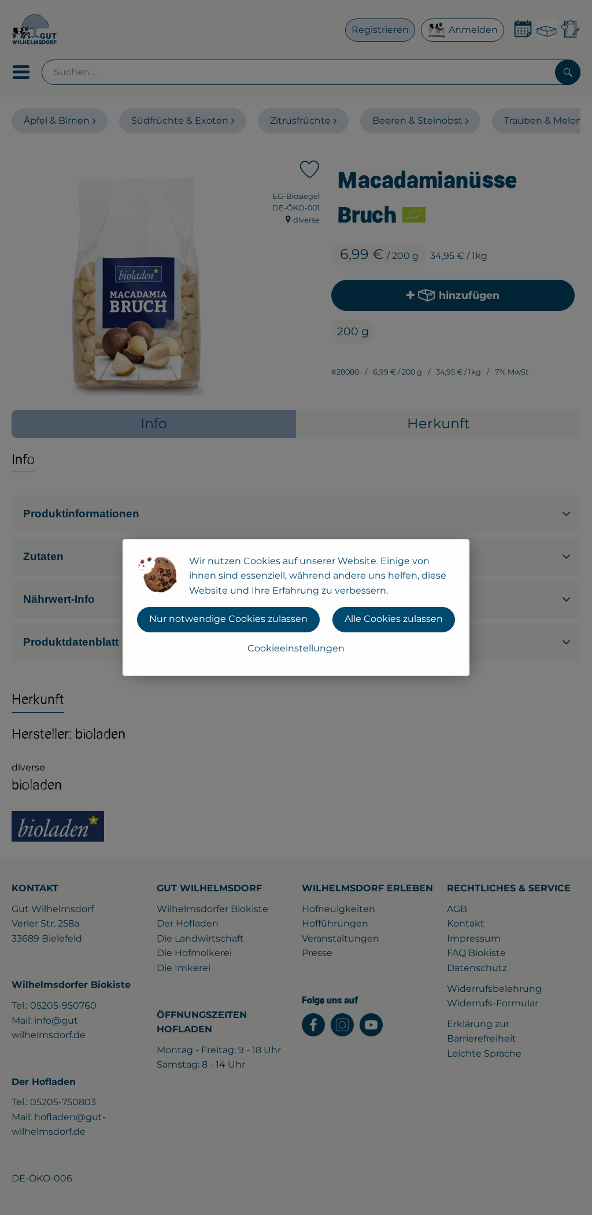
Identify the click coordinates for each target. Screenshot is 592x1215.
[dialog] (296, 607)
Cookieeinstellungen (296, 648)
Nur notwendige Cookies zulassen (228, 618)
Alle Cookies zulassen (394, 618)
